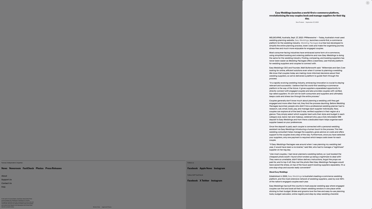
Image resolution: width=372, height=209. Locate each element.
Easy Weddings (302, 40)
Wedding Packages (310, 43)
